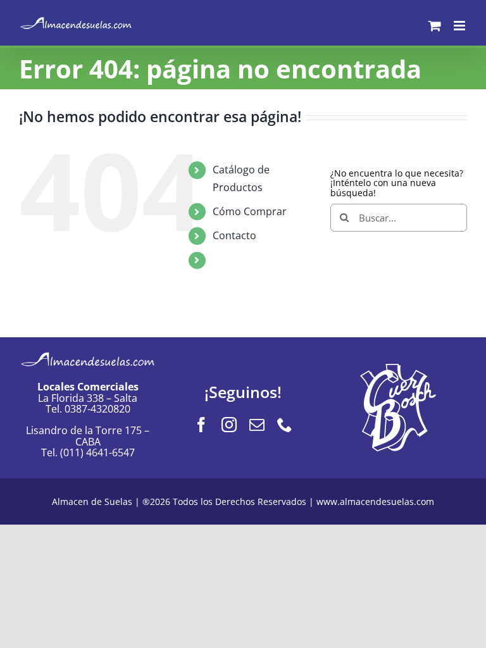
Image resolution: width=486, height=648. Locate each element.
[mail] (257, 424)
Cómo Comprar (250, 211)
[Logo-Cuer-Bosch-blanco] (398, 368)
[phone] (284, 424)
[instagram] (229, 424)
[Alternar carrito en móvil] (434, 25)
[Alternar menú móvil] (460, 25)
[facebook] (201, 424)
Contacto (234, 235)
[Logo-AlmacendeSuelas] (87, 351)
